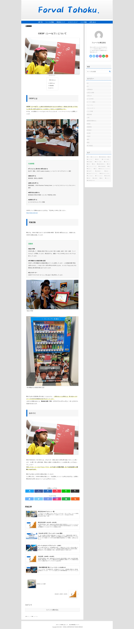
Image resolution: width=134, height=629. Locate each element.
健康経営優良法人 (91, 120)
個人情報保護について (74, 624)
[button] (109, 71)
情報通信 (89, 127)
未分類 (88, 133)
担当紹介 (89, 130)
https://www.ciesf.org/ (32, 213)
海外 (88, 139)
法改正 (88, 136)
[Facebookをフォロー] (47, 498)
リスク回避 (90, 111)
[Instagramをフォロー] (57, 498)
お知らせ (89, 95)
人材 (88, 117)
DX (87, 83)
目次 (50, 80)
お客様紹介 (90, 89)
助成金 (88, 123)
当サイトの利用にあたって (62, 624)
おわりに (51, 87)
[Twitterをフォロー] (38, 498)
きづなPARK (90, 99)
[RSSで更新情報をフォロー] (75, 498)
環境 (88, 142)
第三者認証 (90, 145)
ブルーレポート (91, 108)
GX (88, 86)
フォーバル (29, 26)
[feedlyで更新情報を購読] (66, 498)
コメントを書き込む (52, 610)
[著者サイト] (29, 498)
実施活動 (51, 85)
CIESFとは (52, 83)
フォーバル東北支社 (99, 43)
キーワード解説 (91, 102)
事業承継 (89, 114)
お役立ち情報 (90, 92)
